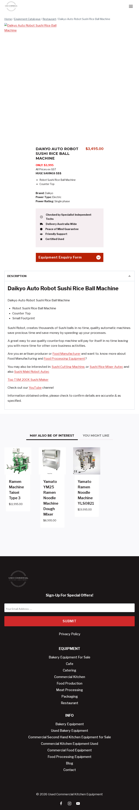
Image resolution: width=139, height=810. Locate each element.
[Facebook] (61, 803)
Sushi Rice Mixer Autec (106, 367)
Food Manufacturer (66, 353)
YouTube (35, 387)
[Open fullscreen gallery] (61, 128)
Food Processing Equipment (64, 358)
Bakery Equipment (69, 724)
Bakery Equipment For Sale (69, 657)
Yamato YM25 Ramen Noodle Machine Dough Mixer (50, 497)
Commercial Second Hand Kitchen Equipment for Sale (69, 737)
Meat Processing (69, 690)
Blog (69, 763)
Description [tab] (16, 276)
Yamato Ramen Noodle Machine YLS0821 (86, 492)
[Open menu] (131, 6)
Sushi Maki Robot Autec (31, 371)
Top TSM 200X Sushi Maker (28, 379)
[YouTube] (78, 803)
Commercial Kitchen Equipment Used (69, 744)
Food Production (69, 683)
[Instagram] (69, 803)
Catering (69, 670)
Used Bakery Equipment (69, 730)
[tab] (35, 128)
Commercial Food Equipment (69, 750)
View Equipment (17, 512)
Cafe (69, 664)
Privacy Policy (69, 634)
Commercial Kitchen (69, 677)
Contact (69, 770)
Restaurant (69, 703)
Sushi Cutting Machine (68, 367)
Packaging (69, 696)
